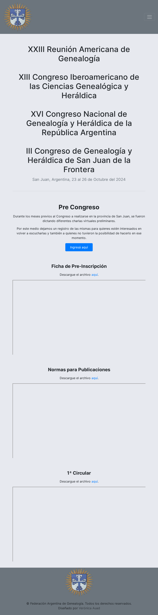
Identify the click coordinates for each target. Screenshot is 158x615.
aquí (95, 274)
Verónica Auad (89, 608)
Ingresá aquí (79, 247)
